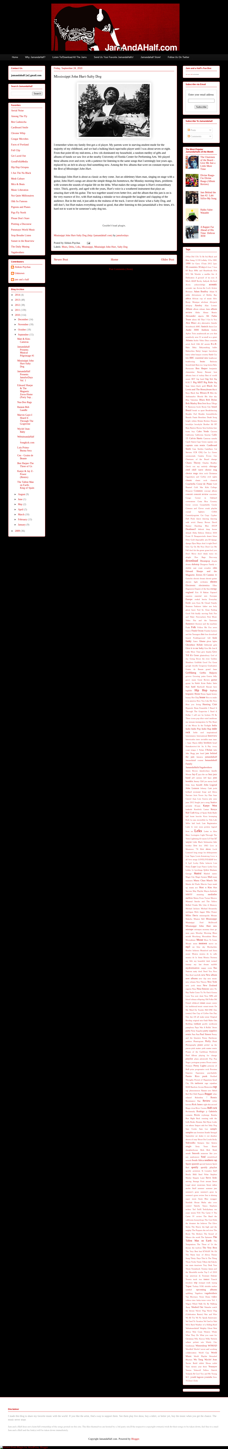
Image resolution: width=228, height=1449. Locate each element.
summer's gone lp (209, 1192)
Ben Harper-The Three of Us (25, 465)
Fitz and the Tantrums (205, 620)
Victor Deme (204, 1297)
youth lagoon (197, 1377)
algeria (201, 316)
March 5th (211, 880)
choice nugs (192, 473)
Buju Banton (191, 428)
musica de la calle (208, 954)
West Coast (197, 1332)
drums (188, 564)
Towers (188, 1279)
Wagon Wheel (191, 1304)
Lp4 (190, 863)
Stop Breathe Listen (21, 235)
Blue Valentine (192, 400)
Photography (191, 1045)
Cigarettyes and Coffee (196, 477)
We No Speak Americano (206, 1318)
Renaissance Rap (193, 1101)
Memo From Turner (201, 898)
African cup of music (202, 298)
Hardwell (200, 687)
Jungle (197, 802)
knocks (199, 816)
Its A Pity (206, 746)
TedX (199, 1209)
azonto (207, 344)
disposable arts (201, 540)
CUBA (214, 512)
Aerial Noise (17, 110)
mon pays (190, 933)
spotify (194, 1167)
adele (188, 295)
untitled (189, 1290)
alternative (206, 323)
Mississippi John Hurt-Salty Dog (78, 76)
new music (212, 978)
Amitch (204, 326)
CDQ (200, 452)
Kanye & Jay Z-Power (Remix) (25, 474)
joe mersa (208, 781)
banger (205, 351)
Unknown (19, 273)
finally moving (201, 613)
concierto (213, 494)
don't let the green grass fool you (203, 550)
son (187, 1157)
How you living (193, 704)
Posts (193, 130)
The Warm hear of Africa (198, 1255)
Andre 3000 (192, 330)
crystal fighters (195, 512)
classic (189, 480)
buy (193, 431)
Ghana (202, 641)
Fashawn (197, 606)
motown (203, 943)
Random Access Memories (201, 1087)
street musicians (198, 1185)
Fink (211, 613)
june (215, 799)
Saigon (198, 1125)
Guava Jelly (212, 676)
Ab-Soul (213, 281)
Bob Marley (191, 403)
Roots (197, 1115)
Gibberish (208, 645)
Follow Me (202, 627)
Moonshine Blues (209, 936)
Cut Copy (205, 515)
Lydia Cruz (212, 867)
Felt (192, 613)
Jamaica (199, 757)
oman (202, 1003)
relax (215, 1094)
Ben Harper (202, 368)
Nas (215, 968)
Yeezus (188, 1370)
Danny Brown (203, 522)
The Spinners (206, 1237)
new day (202, 978)
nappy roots (206, 968)
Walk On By (203, 1304)
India (214, 725)
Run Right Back (193, 1118)
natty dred (197, 971)
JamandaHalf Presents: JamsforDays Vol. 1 (25, 376)
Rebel (214, 1090)
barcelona (213, 351)
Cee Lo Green (210, 452)
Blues (64, 247)
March (21, 514)
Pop (211, 1059)
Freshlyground (199, 638)
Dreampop (205, 561)
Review (206, 1100)
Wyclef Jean (210, 1359)
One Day (213, 1013)
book (198, 407)
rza (187, 1125)
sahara (191, 1125)
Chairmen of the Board (197, 459)
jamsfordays (122, 235)
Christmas (213, 473)
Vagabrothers (17, 252)
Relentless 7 (201, 1097)
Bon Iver (202, 403)
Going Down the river (200, 659)
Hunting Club (210, 704)
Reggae (208, 1094)
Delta (71, 247)
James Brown (192, 771)
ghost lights (212, 641)
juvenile (189, 806)
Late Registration (209, 823)
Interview (212, 736)
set (196, 1136)
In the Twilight (204, 725)
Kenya (214, 809)
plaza (196, 1059)
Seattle (207, 1132)
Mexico (214, 898)
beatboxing (190, 361)
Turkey (196, 1286)
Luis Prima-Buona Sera (24, 449)
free (202, 634)
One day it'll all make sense (197, 1017)
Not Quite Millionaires (22, 195)
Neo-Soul (189, 975)
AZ (202, 344)
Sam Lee (203, 1129)
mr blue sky (198, 947)
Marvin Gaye (206, 884)
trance (206, 1279)
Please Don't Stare (20, 218)
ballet (215, 347)
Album (189, 309)
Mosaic (188, 943)
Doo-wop (213, 557)
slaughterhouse (192, 1150)
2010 (18, 315)
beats (202, 361)
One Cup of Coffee (201, 1013)
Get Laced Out (18, 156)
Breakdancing (211, 410)
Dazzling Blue (202, 526)
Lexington (195, 835)
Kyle (188, 820)
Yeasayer (212, 1366)
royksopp (205, 1115)
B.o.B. (214, 344)
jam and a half (22, 279)
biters (193, 386)
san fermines (199, 1132)
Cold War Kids (201, 487)
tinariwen (198, 1265)
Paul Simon (205, 1034)
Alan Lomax (211, 305)
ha (193, 683)
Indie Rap (206, 729)
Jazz (210, 774)
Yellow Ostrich (210, 1370)
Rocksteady (190, 1111)
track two (197, 1279)
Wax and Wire (210, 1314)
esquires (189, 596)
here (215, 687)
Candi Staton (191, 442)
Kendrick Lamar (201, 809)
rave (209, 1090)
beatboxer (213, 358)
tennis (193, 1213)
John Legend (210, 785)
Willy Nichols (211, 1339)
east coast (197, 568)
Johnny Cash (206, 788)
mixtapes (198, 929)
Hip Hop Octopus (20, 167)
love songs (193, 859)
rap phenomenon (193, 1090)
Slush (215, 1150)
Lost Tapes (190, 856)
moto (195, 943)
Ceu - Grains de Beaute (25, 457)
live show (205, 849)
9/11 (187, 274)
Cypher (214, 515)
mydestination (193, 968)
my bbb (189, 961)
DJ (209, 540)
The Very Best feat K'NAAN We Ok (201, 1251)
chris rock (203, 473)
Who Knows (199, 1339)
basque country (202, 354)
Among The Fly (19, 116)
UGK (202, 1286)
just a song (205, 802)
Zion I (190, 1381)
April (21, 509)
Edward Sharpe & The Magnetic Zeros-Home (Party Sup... (25, 391)
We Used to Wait (210, 1321)
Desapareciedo (200, 536)
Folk (193, 627)
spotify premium (193, 1171)
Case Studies (197, 449)
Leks (78, 247)
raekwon (199, 1083)
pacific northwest (209, 1024)
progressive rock (202, 1069)
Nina (194, 989)
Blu (206, 396)
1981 (215, 260)
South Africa (198, 1160)
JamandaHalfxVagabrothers (199, 767)
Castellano (209, 449)
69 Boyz (189, 270)
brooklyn (189, 424)
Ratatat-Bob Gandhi (23, 408)
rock (215, 1108)
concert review (201, 494)
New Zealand (210, 985)
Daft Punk (190, 519)
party (188, 1031)
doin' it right (207, 543)
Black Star (195, 393)
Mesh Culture (18, 178)
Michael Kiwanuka (209, 908)
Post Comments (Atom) (121, 269)
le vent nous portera (200, 827)
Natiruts (189, 971)
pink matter (196, 1048)
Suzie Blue (203, 1199)
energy (213, 589)
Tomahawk (195, 1269)
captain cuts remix (195, 445)
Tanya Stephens (209, 1206)
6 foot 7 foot (211, 267)
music (188, 954)
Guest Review (204, 680)
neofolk (197, 975)
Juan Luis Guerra (200, 799)
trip (195, 1282)
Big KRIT (198, 382)
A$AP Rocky (196, 281)
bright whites (191, 421)
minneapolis (204, 915)
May (20, 504)
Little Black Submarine (203, 842)
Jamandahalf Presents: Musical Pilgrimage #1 (25, 351)
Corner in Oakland (206, 498)
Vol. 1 (214, 1300)
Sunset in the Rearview (22, 241)
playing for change (208, 1055)
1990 (188, 263)
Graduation (212, 666)
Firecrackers (201, 617)
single (188, 1146)
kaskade (189, 809)
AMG (198, 326)
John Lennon (192, 788)
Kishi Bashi (212, 813)
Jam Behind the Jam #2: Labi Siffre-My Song (208, 195)
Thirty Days (196, 1258)
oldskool (195, 1003)
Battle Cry (213, 354)
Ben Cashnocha (18, 122)
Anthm (214, 330)
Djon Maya (196, 543)
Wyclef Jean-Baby (23, 430)
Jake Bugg (190, 753)
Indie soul (198, 732)
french (188, 638)
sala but (204, 1125)
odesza (193, 999)
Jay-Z (194, 774)
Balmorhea (190, 351)
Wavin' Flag (201, 1311)
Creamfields (205, 505)
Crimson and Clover (195, 508)
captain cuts (212, 442)
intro (198, 739)
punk (204, 1076)
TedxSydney (208, 1209)
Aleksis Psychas (22, 267)
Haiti (188, 687)
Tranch (214, 1279)
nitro (212, 989)
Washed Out (197, 1307)
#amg (192, 260)
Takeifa (197, 1206)
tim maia (189, 1265)
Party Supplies (197, 1031)
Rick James (197, 1104)
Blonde (200, 396)
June (20, 499)
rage (206, 1083)
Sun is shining (211, 1195)
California (190, 435)
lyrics (206, 870)
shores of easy (191, 1139)
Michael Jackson (193, 908)
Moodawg (196, 936)
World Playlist (200, 1356)
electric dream (199, 578)
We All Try (190, 1318)
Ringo (188, 1108)
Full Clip (15, 150)
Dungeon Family (207, 564)
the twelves (197, 1248)
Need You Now (210, 971)
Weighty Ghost (206, 1328)
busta (188, 431)
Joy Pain (208, 795)
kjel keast (190, 816)
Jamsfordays (205, 771)
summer (201, 1188)
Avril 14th (195, 344)
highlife (189, 690)
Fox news (212, 627)
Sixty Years (201, 1146)
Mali (210, 877)
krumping (213, 816)
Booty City (206, 407)
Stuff (194, 1188)
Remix (214, 1097)
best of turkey (198, 375)
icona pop (195, 718)
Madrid (197, 873)
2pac (215, 263)
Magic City (190, 877)
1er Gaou (196, 263)
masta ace (193, 887)
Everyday (213, 599)
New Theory (201, 982)
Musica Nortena (210, 957)
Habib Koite (200, 683)
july (210, 799)
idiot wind (204, 718)
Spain (188, 1164)
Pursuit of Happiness (203, 1080)
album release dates (201, 309)
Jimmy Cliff (199, 781)
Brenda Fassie (191, 417)
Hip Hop (201, 690)
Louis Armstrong (203, 856)
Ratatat (204, 1090)
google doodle (192, 666)
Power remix (211, 1062)
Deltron (201, 533)
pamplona (190, 1027)
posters (203, 1062)
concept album (210, 491)
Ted (194, 1209)
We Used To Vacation (194, 1321)
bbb (187, 358)
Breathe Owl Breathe (195, 414)
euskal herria (201, 599)
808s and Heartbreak (203, 270)
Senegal (214, 1132)
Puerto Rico (193, 1076)
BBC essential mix (199, 358)
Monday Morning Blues (206, 933)
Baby (194, 347)
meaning (200, 894)
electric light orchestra (197, 582)
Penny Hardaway (209, 1038)
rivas (193, 1108)
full (209, 638)
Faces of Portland (20, 144)
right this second (210, 1104)
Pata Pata (195, 1034)
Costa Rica (203, 501)
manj (215, 877)
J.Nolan (208, 750)
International (202, 736)
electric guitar (211, 578)
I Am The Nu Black (21, 173)
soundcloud (212, 1157)
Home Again (206, 694)
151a (210, 260)
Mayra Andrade (210, 891)
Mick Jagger (199, 912)
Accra (188, 285)
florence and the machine (206, 624)
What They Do (192, 1335)
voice (208, 1300)
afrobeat (204, 302)
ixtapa (193, 750)
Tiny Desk (207, 1265)
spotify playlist (209, 1167)
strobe (188, 1188)
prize (192, 1069)
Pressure (189, 1066)
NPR (211, 996)
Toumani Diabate (209, 1276)
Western (207, 1332)
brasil (214, 407)
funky (188, 641)
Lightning (195, 839)
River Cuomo (201, 1108)
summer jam (211, 1188)
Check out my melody (197, 466)
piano (200, 1045)
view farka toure (199, 1300)
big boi (209, 379)
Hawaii (209, 687)
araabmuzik (201, 333)
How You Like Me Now (207, 701)
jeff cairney (197, 778)
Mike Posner (211, 912)
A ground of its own (205, 278)
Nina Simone (203, 989)
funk (215, 638)
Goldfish (198, 662)
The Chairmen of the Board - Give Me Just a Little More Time (207, 163)
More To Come (210, 940)
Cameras (206, 438)
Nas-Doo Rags (24, 402)
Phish (215, 1041)
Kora (205, 816)
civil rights (212, 477)
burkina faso (212, 428)
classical (213, 480)
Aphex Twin (191, 333)
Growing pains (199, 676)
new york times (193, 985)
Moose (199, 940)
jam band (200, 753)
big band (200, 379)
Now (206, 996)
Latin (188, 827)
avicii (188, 344)
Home (15, 57)
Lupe (193, 866)
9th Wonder (196, 274)
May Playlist (198, 891)
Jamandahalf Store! (151, 57)
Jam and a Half (189, 74)
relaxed (189, 1097)
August (22, 494)
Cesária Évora (204, 456)
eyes (193, 603)
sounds (188, 1160)
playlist (189, 1059)
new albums (192, 978)
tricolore (189, 1283)
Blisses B (204, 393)
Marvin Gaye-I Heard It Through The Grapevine (25, 419)
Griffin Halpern (208, 673)
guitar (214, 680)
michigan (189, 912)
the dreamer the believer (196, 1223)
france (188, 631)
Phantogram (198, 1041)
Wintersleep (201, 1345)
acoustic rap (191, 288)
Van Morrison (192, 1297)
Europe (189, 599)
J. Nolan (200, 750)
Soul (203, 1156)
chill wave (197, 470)
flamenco (190, 624)
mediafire (212, 894)
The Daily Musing (20, 246)
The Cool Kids (211, 1220)
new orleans (191, 982)
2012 (18, 305)
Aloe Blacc (191, 323)
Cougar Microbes (19, 139)
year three (202, 1366)
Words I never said (201, 1349)
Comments (195, 136)
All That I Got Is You (207, 319)
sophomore (194, 1157)
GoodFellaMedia (19, 161)
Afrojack (213, 302)
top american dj (193, 1276)
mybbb (214, 964)
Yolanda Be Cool (193, 1374)
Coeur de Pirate (204, 484)
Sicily (214, 1139)
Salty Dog (122, 247)
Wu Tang (198, 1359)
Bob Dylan (211, 400)
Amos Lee (213, 326)
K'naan (197, 806)
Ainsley (198, 305)
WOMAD (212, 1345)
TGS (198, 1213)
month (188, 936)
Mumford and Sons (208, 950)
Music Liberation (19, 190)
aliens (194, 319)
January (22, 524)
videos (188, 1300)
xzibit (214, 1363)
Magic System (201, 877)
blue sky (213, 396)
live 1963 (203, 845)
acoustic (213, 284)
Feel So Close (203, 610)
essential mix (201, 596)
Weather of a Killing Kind (206, 1325)
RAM (188, 1087)
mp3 (188, 946)
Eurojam (213, 596)
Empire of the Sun (202, 589)
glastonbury (205, 655)
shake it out (204, 1136)
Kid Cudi (190, 812)
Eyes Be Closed (203, 603)
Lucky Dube (198, 863)
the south (196, 1237)
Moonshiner (191, 940)
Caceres (214, 431)
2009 (18, 531)
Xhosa (208, 1363)
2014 (18, 295)
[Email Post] (88, 243)
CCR (195, 452)
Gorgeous (203, 666)
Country (213, 501)
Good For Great (210, 662)
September (23, 334)
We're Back (190, 1325)
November (23, 324)
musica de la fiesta (194, 957)
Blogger (135, 1439)
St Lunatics (207, 1171)
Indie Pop (196, 729)
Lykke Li (190, 870)
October (22, 329)
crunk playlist (211, 508)
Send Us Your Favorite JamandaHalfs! (113, 57)
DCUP (214, 526)
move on (213, 943)
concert (189, 494)
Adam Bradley (201, 291)
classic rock (201, 480)
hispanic (190, 694)
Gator (195, 641)
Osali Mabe (208, 1020)
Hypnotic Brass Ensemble (196, 708)
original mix (198, 1020)
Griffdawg (191, 672)
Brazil (188, 410)
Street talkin (211, 1185)
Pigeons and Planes (20, 207)
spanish (195, 1164)
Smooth (196, 1153)
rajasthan (213, 1083)
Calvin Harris (196, 438)
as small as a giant (209, 337)
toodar (200, 1272)
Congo (188, 498)
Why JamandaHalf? (35, 57)
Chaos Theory (193, 463)
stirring (188, 1181)
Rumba (214, 1115)
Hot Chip (195, 697)
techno (188, 1209)
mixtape (189, 929)
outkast (197, 1024)
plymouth (204, 1059)
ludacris (209, 863)
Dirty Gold (190, 540)
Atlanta (189, 340)
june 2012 (190, 802)
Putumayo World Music (23, 229)
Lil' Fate (210, 839)
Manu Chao (200, 880)
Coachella (190, 484)
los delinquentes (210, 852)
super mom (191, 1199)
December (23, 319)
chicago (213, 466)
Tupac (189, 1286)
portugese (195, 1062)
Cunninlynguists (192, 515)
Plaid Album (191, 1055)
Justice (213, 802)
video (214, 1297)
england (189, 592)
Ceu (215, 456)
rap (215, 1086)
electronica (204, 585)
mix (215, 926)
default (188, 533)
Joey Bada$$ (197, 785)
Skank (214, 1146)
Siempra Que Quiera (207, 1143)
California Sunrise (203, 435)
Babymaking (204, 347)
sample (213, 1129)
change (214, 459)
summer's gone (192, 1192)
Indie (188, 729)
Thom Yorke (191, 1262)
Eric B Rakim (202, 592)
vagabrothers (210, 1293)
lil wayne (203, 839)
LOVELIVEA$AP (205, 859)
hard (193, 687)
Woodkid (189, 1349)
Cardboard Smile (19, 127)
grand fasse (211, 669)
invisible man (206, 739)
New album (211, 975)
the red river (208, 1230)
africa (188, 298)
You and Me (205, 1374)
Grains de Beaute (194, 669)
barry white (190, 354)
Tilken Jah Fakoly (209, 1262)
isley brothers (205, 743)
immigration (200, 722)
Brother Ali (208, 424)
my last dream (201, 964)
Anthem (205, 330)
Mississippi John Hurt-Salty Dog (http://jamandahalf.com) (83, 235)
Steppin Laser (199, 1178)
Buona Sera (201, 428)
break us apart (198, 410)
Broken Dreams (210, 421)
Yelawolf (197, 1370)
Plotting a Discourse (21, 224)
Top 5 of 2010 (210, 1272)
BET (193, 379)
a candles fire (208, 274)
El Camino (208, 575)
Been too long (201, 365)
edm (215, 568)
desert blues (212, 536)
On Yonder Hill (201, 1010)
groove (188, 676)
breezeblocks (211, 414)
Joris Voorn (198, 795)
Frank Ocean (197, 630)
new (203, 975)
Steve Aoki (211, 1178)
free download (211, 634)
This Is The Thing (209, 1258)
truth (208, 1283)
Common (198, 491)
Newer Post (61, 259)
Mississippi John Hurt (105, 247)
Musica (195, 954)
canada (214, 438)
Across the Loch (204, 288)
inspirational (212, 732)
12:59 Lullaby (201, 260)
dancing (205, 519)
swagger (213, 1199)
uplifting (189, 1293)
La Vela (209, 820)
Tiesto (199, 1262)
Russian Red (201, 1122)
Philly (208, 1041)
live (195, 845)
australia (213, 340)
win (202, 1342)
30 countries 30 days (196, 267)
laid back (196, 823)
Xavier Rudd (191, 1363)
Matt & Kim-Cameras (24, 340)
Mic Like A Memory (208, 905)
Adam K (213, 291)
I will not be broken (201, 715)
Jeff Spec (207, 778)
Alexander (191, 316)
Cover (188, 505)
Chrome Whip (18, 133)
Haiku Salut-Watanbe (206, 211)
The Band (208, 1216)
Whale (214, 1332)
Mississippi (87, 247)
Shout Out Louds (205, 1139)
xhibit (201, 1363)
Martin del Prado (193, 884)
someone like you (209, 1153)
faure (193, 610)
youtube (208, 1377)
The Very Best (210, 1247)
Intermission (191, 736)
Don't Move (191, 554)
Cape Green (202, 442)
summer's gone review (195, 1195)
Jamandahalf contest (194, 760)
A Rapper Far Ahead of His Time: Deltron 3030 (207, 231)
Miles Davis (192, 915)
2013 (18, 300)
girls (215, 645)
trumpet (202, 1283)
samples (189, 1132)
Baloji (198, 351)
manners (189, 880)
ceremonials (190, 456)
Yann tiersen (191, 1366)
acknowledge (199, 285)
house (202, 697)
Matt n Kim (205, 887)
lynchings (199, 870)
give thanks (206, 652)
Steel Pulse (203, 1174)
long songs (198, 852)
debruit (201, 529)
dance (198, 519)
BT (215, 424)
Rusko (192, 1122)
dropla (214, 561)
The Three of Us (205, 1244)
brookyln (198, 424)
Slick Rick (205, 1150)
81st (215, 270)
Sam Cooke (191, 1129)
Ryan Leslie (212, 1122)
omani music (208, 1006)
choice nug (211, 470)
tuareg (214, 1283)
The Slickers (197, 1234)
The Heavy (196, 1227)
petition (189, 1041)
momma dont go (210, 929)
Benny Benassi (204, 372)
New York (212, 982)
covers (195, 505)
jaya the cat (203, 774)
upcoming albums (206, 1289)
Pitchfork (213, 1052)
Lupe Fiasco (202, 867)
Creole (214, 505)
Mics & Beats (18, 184)
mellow (189, 898)
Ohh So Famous (19, 201)
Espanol (213, 592)
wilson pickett (192, 1342)
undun (214, 1286)
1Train (204, 263)
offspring (201, 999)
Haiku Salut (212, 683)
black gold (201, 386)
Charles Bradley (210, 463)
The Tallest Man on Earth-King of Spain (25, 485)
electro (213, 581)
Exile (188, 603)
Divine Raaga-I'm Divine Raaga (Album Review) (207, 180)
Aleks (197, 312)
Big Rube (208, 382)
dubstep (195, 564)
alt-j (199, 323)
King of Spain (201, 813)
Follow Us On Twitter (178, 57)
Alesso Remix (210, 312)
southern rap (210, 1160)
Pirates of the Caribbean (197, 1052)
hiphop (213, 690)
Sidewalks (190, 1143)
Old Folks (209, 999)
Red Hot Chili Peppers (195, 1094)
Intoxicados (190, 739)
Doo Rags (200, 557)
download (192, 560)
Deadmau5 (191, 529)
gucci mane (191, 680)
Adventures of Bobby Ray (204, 295)
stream (208, 1181)
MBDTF (189, 894)
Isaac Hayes (192, 743)
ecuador (207, 568)
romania (189, 1115)
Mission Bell (199, 919)
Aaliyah (206, 281)
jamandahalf (211, 757)
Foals (188, 627)
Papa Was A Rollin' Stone (206, 1027)
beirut (210, 365)
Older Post (167, 259)
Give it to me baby (195, 648)
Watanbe (207, 1307)
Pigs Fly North (18, 212)
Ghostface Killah (194, 645)
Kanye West (210, 805)
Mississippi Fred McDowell (201, 922)
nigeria (188, 989)
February (23, 519)
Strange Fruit (198, 1181)
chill (188, 470)
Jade (215, 750)
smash (188, 1153)
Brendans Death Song (207, 417)
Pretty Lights (199, 1065)
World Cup (204, 1353)
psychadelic (212, 1073)
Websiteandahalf (192, 1328)
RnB (209, 1108)
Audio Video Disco (201, 340)
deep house (211, 529)
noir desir (199, 996)
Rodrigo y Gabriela (206, 1111)
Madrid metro (210, 874)
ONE (211, 1010)
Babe (188, 347)
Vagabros (199, 1293)
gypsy (188, 683)
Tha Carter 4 (207, 1213)
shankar (214, 1136)
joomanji (197, 792)
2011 (18, 310)
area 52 (198, 337)
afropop (189, 305)
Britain (200, 421)
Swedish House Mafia (196, 1202)
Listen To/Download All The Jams (69, 57)
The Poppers (197, 1230)
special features (206, 1164)
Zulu (196, 1381)
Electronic (191, 585)
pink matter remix (209, 1048)
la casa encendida (197, 820)
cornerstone (190, 501)
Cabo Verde (203, 431)
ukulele (208, 1286)
